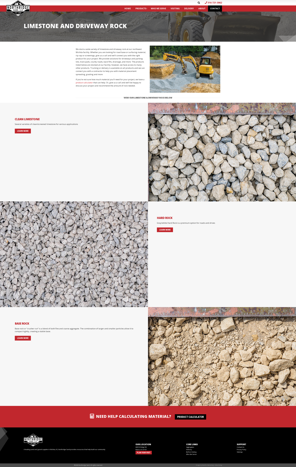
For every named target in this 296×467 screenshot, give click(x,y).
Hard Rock (164, 218)
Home (127, 8)
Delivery (189, 8)
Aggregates (190, 447)
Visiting (175, 8)
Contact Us (240, 447)
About (201, 8)
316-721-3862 (214, 2)
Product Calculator (190, 417)
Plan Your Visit (143, 452)
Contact (215, 8)
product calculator (84, 82)
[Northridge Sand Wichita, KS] (68, 440)
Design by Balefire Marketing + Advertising (209, 465)
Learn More (23, 131)
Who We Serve (158, 8)
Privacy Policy (241, 449)
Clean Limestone (27, 119)
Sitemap (240, 452)
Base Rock (22, 323)
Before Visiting (191, 452)
